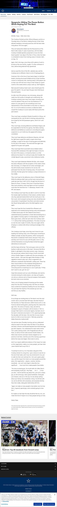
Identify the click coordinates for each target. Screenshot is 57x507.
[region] (28, 499)
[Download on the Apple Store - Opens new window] (23, 474)
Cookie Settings (4, 504)
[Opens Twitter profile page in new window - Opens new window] (18, 32)
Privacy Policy (28, 488)
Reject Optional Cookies (49, 504)
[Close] (54, 494)
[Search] (52, 11)
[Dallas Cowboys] (28, 480)
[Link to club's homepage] (2, 10)
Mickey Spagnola (20, 29)
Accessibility (28, 491)
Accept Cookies (37, 504)
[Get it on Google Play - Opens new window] (33, 475)
